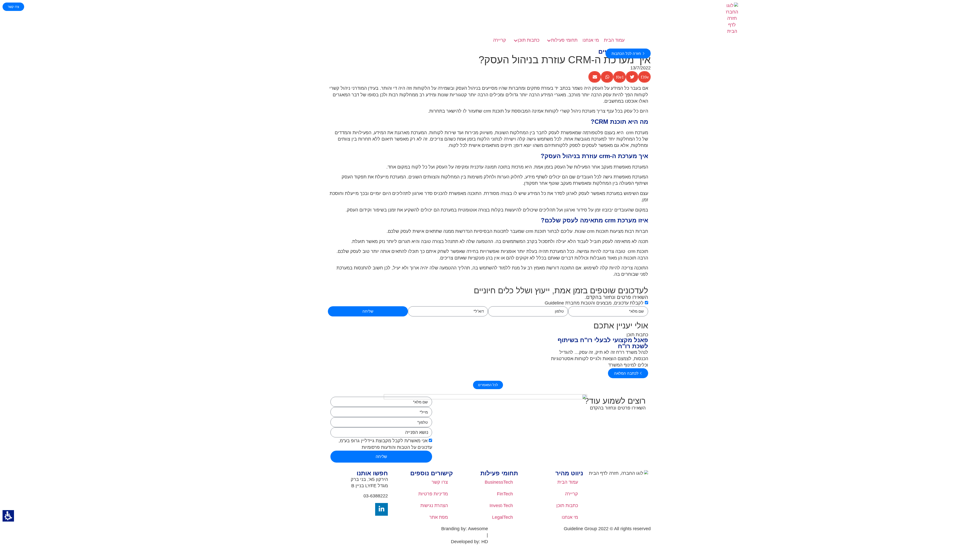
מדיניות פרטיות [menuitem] (433, 493)
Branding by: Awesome (464, 528)
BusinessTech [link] (499, 482)
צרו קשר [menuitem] (440, 482)
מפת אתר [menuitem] (438, 517)
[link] (561, 40)
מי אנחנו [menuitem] (570, 517)
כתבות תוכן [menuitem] (567, 505)
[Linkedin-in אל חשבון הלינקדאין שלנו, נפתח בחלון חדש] (381, 509)
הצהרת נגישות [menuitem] (434, 505)
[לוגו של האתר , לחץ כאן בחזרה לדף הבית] (732, 19)
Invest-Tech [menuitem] (501, 505)
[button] (8, 516)
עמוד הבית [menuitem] (567, 482)
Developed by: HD (469, 541)
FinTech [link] (505, 493)
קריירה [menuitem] (571, 493)
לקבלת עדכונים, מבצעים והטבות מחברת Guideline (594, 303)
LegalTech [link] (502, 517)
